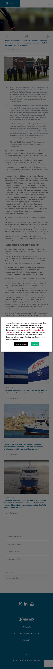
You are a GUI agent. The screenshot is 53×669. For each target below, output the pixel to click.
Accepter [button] (35, 344)
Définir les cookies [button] (21, 344)
